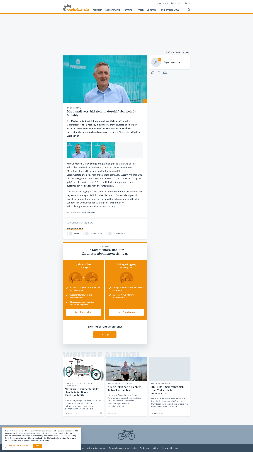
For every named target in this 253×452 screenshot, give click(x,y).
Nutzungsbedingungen (97, 448)
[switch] (69, 233)
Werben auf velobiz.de (150, 448)
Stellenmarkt (112, 9)
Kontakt (134, 448)
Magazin (97, 9)
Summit (151, 9)
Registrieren (176, 3)
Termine (127, 9)
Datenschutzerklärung (119, 448)
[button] (37, 446)
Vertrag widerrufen (170, 448)
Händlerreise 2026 (169, 9)
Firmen (140, 9)
